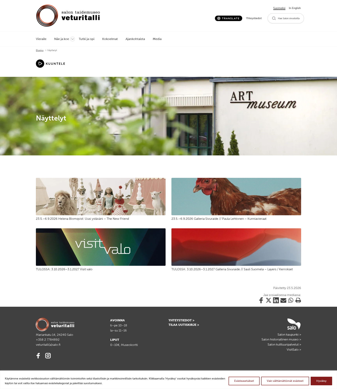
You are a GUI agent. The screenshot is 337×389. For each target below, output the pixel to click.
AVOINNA (117, 320)
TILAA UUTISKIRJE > (183, 325)
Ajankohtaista (135, 39)
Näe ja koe (61, 39)
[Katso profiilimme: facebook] (39, 354)
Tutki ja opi (86, 39)
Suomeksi (279, 8)
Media (157, 39)
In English (295, 8)
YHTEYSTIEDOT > (181, 320)
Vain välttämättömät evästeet (285, 381)
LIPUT (114, 340)
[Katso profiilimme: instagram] (48, 354)
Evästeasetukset (244, 381)
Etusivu (39, 50)
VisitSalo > (294, 349)
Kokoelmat (110, 39)
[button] (286, 18)
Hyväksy (321, 381)
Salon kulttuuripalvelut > (284, 344)
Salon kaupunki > (289, 334)
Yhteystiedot (254, 18)
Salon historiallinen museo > (281, 339)
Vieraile (41, 39)
